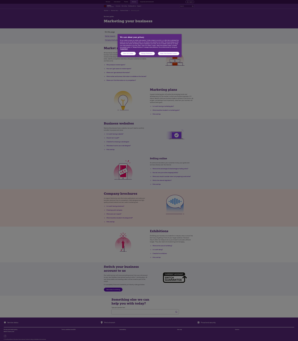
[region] (150, 45)
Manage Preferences (146, 53)
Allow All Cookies (128, 53)
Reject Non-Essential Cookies (168, 53)
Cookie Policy (124, 49)
